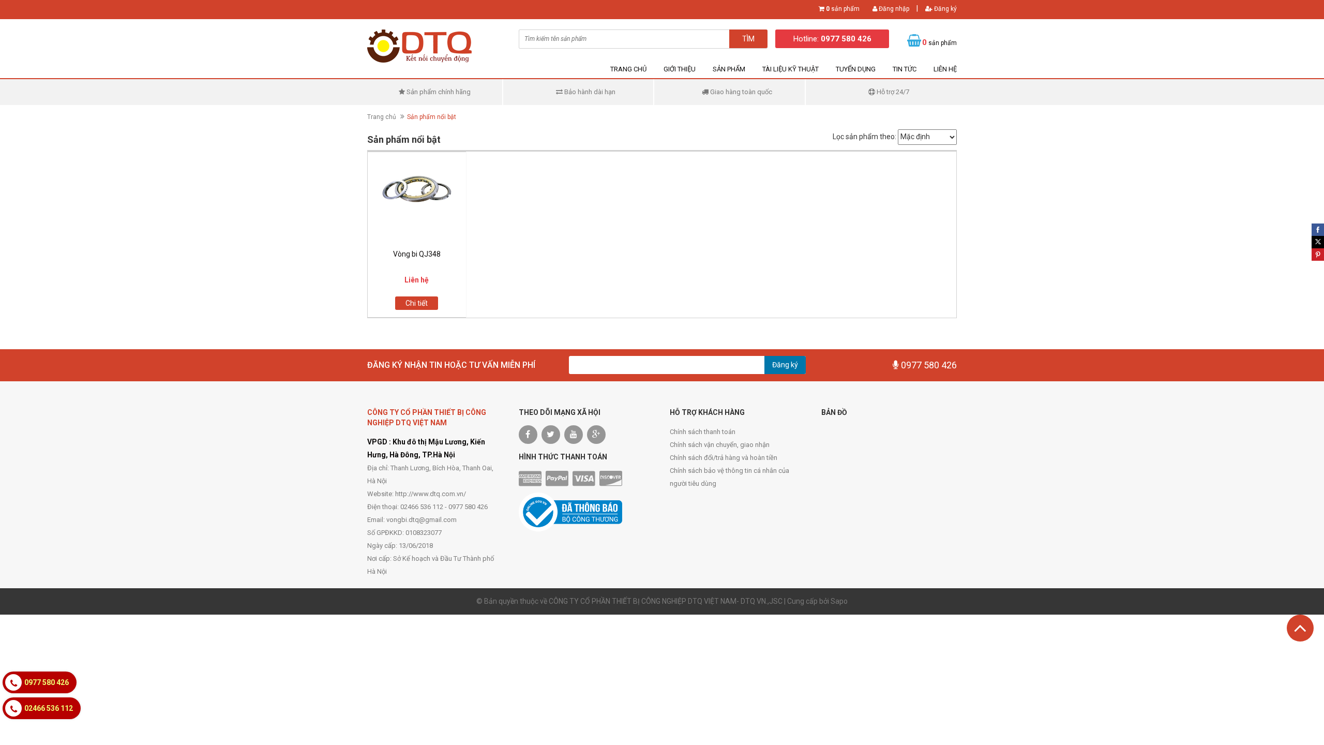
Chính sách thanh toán (702, 432)
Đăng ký (944, 8)
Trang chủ (628, 69)
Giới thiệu (680, 69)
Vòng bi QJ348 (417, 254)
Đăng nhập (893, 8)
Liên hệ (945, 69)
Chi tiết (416, 303)
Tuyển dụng (856, 69)
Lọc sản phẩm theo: (864, 136)
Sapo (839, 601)
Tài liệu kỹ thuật (790, 69)
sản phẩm (843, 8)
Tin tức (904, 69)
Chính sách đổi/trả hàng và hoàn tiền (723, 457)
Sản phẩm (729, 69)
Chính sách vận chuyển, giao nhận (720, 445)
